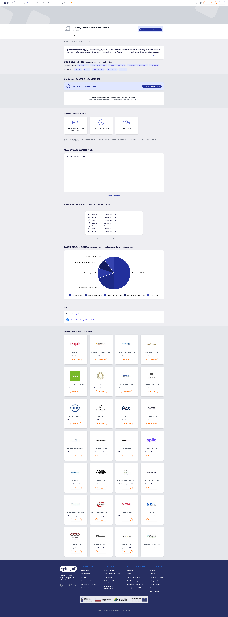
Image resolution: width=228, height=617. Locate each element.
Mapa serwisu (154, 591)
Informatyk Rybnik (82, 65)
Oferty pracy (21, 3)
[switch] (152, 86)
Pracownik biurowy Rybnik (117, 65)
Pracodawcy (31, 3)
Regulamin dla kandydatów (90, 584)
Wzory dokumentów (133, 577)
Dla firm (222, 3)
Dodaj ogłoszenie (76, 3)
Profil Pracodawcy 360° (112, 574)
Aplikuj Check (154, 581)
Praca (69, 36)
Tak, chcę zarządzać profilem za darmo (150, 29)
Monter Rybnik (154, 65)
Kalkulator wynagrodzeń (59, 3)
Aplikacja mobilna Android (135, 584)
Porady (39, 3)
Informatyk (78, 69)
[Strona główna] (8, 2)
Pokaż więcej (157, 55)
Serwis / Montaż (112, 69)
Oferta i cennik (109, 570)
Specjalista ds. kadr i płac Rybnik (137, 65)
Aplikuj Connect (155, 584)
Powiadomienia (86, 588)
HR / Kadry (123, 69)
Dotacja (152, 588)
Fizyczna (86, 69)
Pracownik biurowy (98, 69)
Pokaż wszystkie (114, 195)
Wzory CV (130, 574)
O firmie (152, 570)
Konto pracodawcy (110, 577)
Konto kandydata (210, 3)
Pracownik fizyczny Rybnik (98, 65)
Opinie (76, 36)
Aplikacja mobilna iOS (134, 588)
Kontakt (152, 574)
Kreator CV (46, 3)
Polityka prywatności (156, 577)
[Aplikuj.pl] (68, 569)
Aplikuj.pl (66, 41)
